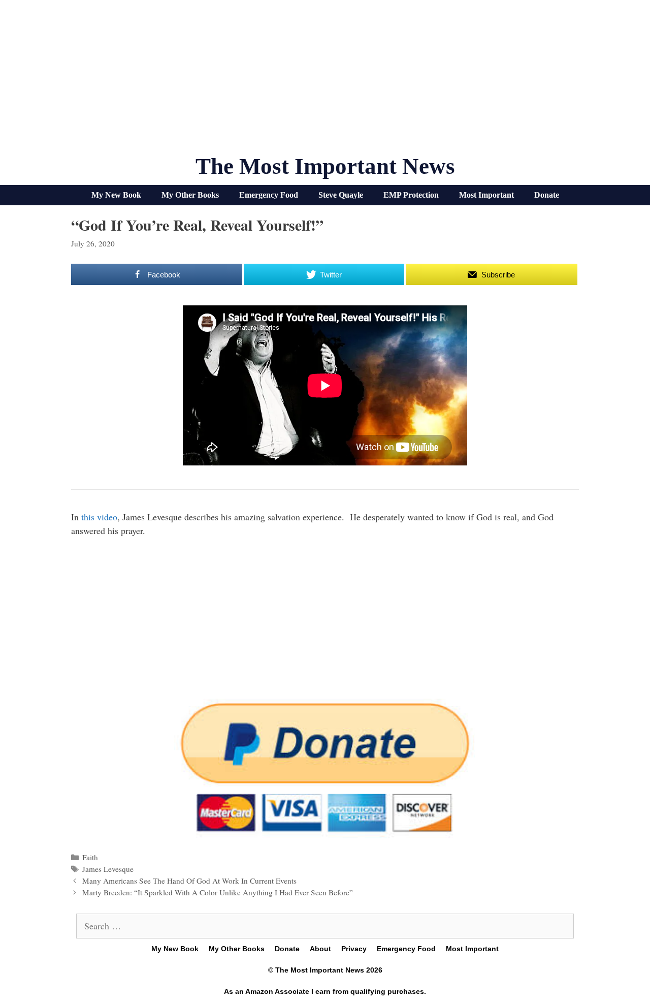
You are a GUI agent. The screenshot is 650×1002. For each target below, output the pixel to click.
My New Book (116, 195)
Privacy (354, 949)
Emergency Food (268, 195)
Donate (546, 195)
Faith (90, 857)
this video (99, 517)
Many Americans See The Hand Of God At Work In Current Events (189, 880)
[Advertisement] (325, 81)
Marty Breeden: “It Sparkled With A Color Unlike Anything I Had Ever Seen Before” (217, 892)
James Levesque (108, 869)
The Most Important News (325, 166)
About (320, 949)
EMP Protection (411, 195)
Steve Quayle (340, 195)
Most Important (486, 195)
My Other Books (190, 195)
